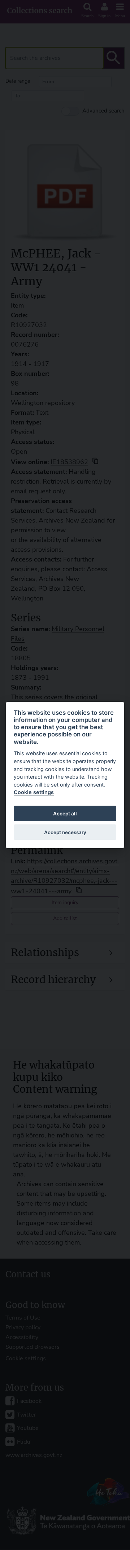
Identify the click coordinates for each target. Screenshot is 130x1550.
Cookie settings (34, 792)
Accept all (65, 813)
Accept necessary (65, 832)
